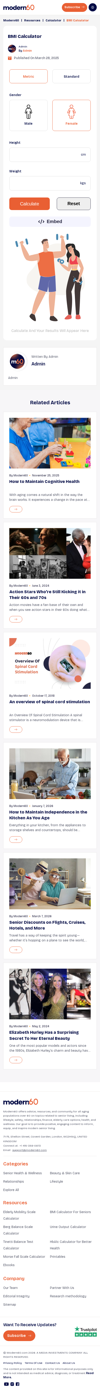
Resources (32, 20)
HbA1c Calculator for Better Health (71, 1245)
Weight (15, 171)
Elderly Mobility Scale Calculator (19, 1215)
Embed (54, 221)
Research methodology (68, 1296)
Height (14, 143)
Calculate (29, 203)
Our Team (10, 1288)
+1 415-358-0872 (30, 1145)
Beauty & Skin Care (65, 1173)
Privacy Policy (12, 1363)
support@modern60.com (29, 1150)
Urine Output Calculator (68, 1227)
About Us (69, 1363)
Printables (57, 1257)
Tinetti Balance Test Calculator (18, 1245)
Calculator (53, 20)
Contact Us (52, 1363)
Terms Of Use (33, 1363)
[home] (18, 7)
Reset (73, 203)
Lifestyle (56, 1182)
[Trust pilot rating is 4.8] (85, 1331)
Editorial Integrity (16, 1296)
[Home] (20, 1102)
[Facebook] (18, 1384)
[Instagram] (12, 1384)
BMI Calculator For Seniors (70, 1212)
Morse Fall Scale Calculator (24, 1257)
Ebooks (9, 1265)
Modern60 (11, 20)
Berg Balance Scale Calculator (18, 1230)
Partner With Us (62, 1288)
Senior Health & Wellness (22, 1173)
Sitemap (9, 1305)
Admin (27, 50)
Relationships (13, 1182)
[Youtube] (6, 1384)
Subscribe (72, 7)
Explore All (11, 1190)
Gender (15, 95)
